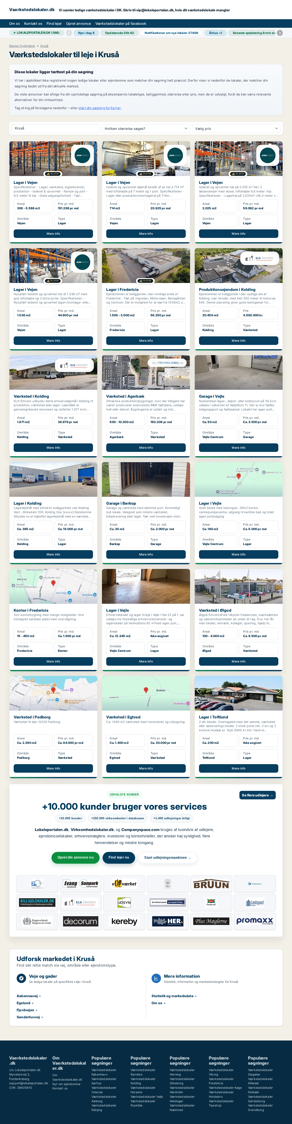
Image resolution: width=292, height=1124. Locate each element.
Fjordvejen (25, 1010)
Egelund (23, 1003)
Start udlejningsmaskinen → (167, 857)
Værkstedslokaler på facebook (120, 23)
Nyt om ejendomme (66, 1084)
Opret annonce (78, 23)
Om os (14, 23)
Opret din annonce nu (76, 857)
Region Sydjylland (22, 46)
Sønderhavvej (28, 1017)
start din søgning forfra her (99, 108)
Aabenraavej (27, 996)
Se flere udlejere (257, 795)
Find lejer (54, 23)
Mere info (53, 233)
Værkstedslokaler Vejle (147, 1096)
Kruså (44, 46)
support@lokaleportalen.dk (28, 1083)
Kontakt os (33, 23)
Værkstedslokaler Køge (225, 1087)
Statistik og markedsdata (172, 996)
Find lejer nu (119, 857)
